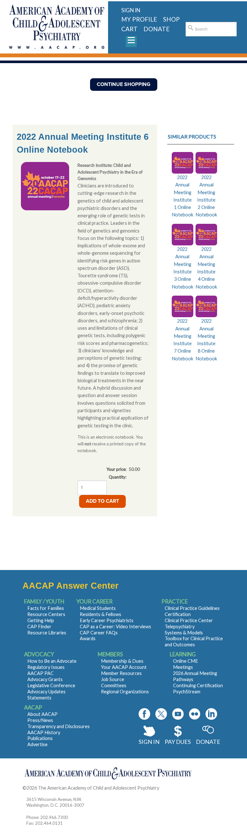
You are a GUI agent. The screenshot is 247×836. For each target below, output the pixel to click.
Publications (40, 738)
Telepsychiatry (180, 626)
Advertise (37, 744)
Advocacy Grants (45, 679)
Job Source (112, 679)
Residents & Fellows (100, 614)
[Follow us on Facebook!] (144, 714)
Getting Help (40, 620)
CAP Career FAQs (99, 632)
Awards (88, 638)
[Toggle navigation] (131, 41)
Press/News (40, 720)
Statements (39, 697)
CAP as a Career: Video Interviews (115, 626)
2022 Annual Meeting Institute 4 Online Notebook (206, 267)
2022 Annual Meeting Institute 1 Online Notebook (182, 196)
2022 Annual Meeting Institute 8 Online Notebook (206, 339)
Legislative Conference (51, 685)
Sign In (149, 741)
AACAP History (43, 732)
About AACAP (42, 714)
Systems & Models (184, 632)
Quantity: (117, 477)
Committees (113, 685)
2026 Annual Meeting (195, 673)
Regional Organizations (125, 691)
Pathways (183, 679)
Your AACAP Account (124, 667)
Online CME (185, 661)
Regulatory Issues (46, 667)
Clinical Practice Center (189, 620)
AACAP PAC (40, 673)
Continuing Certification (198, 685)
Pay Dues (178, 741)
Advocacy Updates (46, 691)
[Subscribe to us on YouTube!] (178, 714)
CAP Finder (39, 626)
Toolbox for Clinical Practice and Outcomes (194, 641)
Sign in (130, 10)
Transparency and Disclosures (58, 726)
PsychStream (186, 691)
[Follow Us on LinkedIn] (211, 714)
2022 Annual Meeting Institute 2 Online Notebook (206, 196)
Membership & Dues (122, 661)
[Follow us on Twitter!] (161, 714)
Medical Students (98, 608)
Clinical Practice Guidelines (192, 608)
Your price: (116, 469)
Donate (208, 741)
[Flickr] (194, 714)
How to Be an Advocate (52, 661)
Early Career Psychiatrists (106, 620)
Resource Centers (46, 614)
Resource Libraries (46, 632)
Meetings (183, 667)
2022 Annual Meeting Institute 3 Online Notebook (182, 267)
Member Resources (121, 673)
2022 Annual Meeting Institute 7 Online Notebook (182, 339)
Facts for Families (45, 608)
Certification (178, 614)
